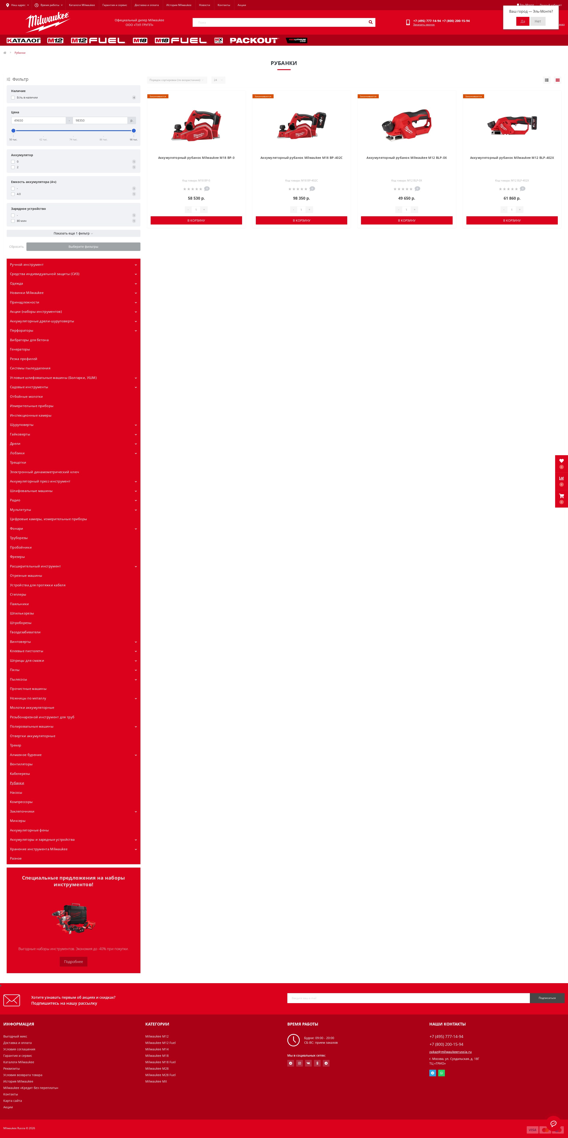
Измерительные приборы (31, 406)
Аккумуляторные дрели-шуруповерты (42, 321)
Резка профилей (23, 358)
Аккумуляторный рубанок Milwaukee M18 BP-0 (196, 158)
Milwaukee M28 (157, 1068)
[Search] (370, 22)
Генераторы (20, 349)
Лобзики (17, 453)
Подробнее (73, 961)
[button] (561, 499)
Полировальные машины (31, 726)
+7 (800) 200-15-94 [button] (446, 1044)
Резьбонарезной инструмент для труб (42, 717)
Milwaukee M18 (157, 1055)
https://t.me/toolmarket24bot (290, 1063)
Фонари (16, 528)
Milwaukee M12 (157, 1036)
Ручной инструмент (26, 264)
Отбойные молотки (26, 396)
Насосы (16, 792)
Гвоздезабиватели (25, 632)
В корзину (196, 220)
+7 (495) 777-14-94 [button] (446, 1036)
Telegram (432, 1073)
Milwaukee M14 (157, 1049)
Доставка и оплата (147, 5)
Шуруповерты (22, 424)
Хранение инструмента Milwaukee (38, 849)
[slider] (13, 130)
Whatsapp (441, 1073)
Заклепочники (22, 811)
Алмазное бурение (26, 754)
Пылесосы (18, 679)
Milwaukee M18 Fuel (160, 1062)
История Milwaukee (178, 5)
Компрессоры (21, 801)
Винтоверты (20, 641)
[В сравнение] (238, 103)
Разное (16, 858)
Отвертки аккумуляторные (32, 736)
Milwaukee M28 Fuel (160, 1075)
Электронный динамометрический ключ (44, 472)
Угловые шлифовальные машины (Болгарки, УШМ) (53, 377)
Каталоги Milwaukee (82, 5)
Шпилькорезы (22, 613)
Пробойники (21, 547)
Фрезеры (17, 556)
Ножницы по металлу (28, 698)
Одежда (16, 283)
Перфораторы (21, 330)
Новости (204, 5)
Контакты (224, 5)
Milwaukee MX (156, 1081)
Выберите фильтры (83, 246)
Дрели (15, 443)
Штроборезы (21, 622)
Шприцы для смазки (27, 660)
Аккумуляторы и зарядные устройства (42, 839)
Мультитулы (20, 509)
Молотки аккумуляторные (32, 707)
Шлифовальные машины (31, 490)
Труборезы (19, 538)
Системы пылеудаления (30, 368)
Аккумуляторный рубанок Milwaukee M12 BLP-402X (512, 158)
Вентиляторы (21, 764)
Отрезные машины (26, 575)
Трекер (15, 745)
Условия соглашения (19, 1049)
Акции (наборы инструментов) (36, 311)
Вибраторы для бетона (29, 340)
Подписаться (547, 998)
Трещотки (18, 462)
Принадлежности (24, 302)
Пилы (15, 669)
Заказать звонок (424, 24)
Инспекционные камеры (30, 415)
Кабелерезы (20, 773)
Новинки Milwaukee (26, 292)
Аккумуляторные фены (29, 830)
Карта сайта (12, 1101)
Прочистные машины (28, 688)
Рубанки (17, 783)
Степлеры (18, 594)
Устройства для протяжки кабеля (37, 585)
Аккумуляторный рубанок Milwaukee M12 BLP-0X (407, 158)
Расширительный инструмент (35, 566)
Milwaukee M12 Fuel (160, 1043)
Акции (242, 5)
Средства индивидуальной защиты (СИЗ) (44, 274)
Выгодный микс (15, 1036)
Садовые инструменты (29, 387)
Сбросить (16, 246)
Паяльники (19, 604)
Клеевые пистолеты (26, 651)
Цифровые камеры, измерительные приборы (48, 519)
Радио (15, 500)
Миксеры (18, 820)
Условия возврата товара (22, 1075)
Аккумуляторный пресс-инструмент (40, 481)
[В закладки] (238, 96)
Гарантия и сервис (115, 5)
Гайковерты (20, 434)
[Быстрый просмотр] (238, 111)
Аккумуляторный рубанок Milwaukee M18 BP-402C (301, 158)
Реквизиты (11, 1068)
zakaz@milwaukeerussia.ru (450, 1052)
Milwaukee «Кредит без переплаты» (30, 1088)
